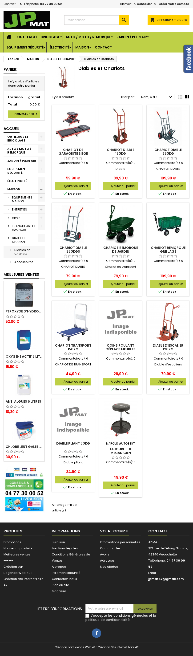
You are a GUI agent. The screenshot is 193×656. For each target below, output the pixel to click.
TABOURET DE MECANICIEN (120, 451)
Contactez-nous (64, 579)
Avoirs (104, 554)
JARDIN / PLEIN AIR (132, 37)
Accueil (12, 128)
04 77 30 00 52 (51, 4)
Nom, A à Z (157, 97)
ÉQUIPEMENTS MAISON (22, 199)
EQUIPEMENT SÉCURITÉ (25, 47)
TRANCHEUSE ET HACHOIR (24, 228)
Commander (26, 114)
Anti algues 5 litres (23, 401)
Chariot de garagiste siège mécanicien (73, 153)
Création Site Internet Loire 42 (118, 647)
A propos (59, 566)
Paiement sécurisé (66, 573)
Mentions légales (65, 548)
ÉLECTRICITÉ (59, 47)
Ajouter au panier (76, 186)
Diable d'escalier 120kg (168, 347)
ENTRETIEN (19, 209)
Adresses (107, 560)
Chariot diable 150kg (120, 151)
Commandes (110, 548)
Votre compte (114, 531)
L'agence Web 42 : (18, 573)
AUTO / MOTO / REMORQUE (88, 37)
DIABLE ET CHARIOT (19, 240)
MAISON (82, 47)
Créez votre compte (174, 4)
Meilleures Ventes (21, 274)
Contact (10, 4)
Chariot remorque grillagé (168, 249)
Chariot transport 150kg (73, 347)
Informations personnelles (120, 542)
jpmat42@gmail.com (166, 579)
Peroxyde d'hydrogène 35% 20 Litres (24, 311)
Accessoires (23, 262)
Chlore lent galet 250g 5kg (24, 447)
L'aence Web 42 (84, 647)
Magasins (59, 591)
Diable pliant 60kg (73, 443)
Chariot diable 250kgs (73, 249)
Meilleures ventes (17, 554)
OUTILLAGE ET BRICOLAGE (38, 37)
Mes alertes (109, 566)
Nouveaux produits (18, 548)
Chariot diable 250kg (168, 151)
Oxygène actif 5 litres (24, 356)
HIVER (16, 217)
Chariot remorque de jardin (120, 249)
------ (8, 560)
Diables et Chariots (22, 252)
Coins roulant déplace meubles (121, 347)
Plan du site (60, 585)
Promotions (12, 542)
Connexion (145, 4)
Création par (13, 566)
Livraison (58, 542)
